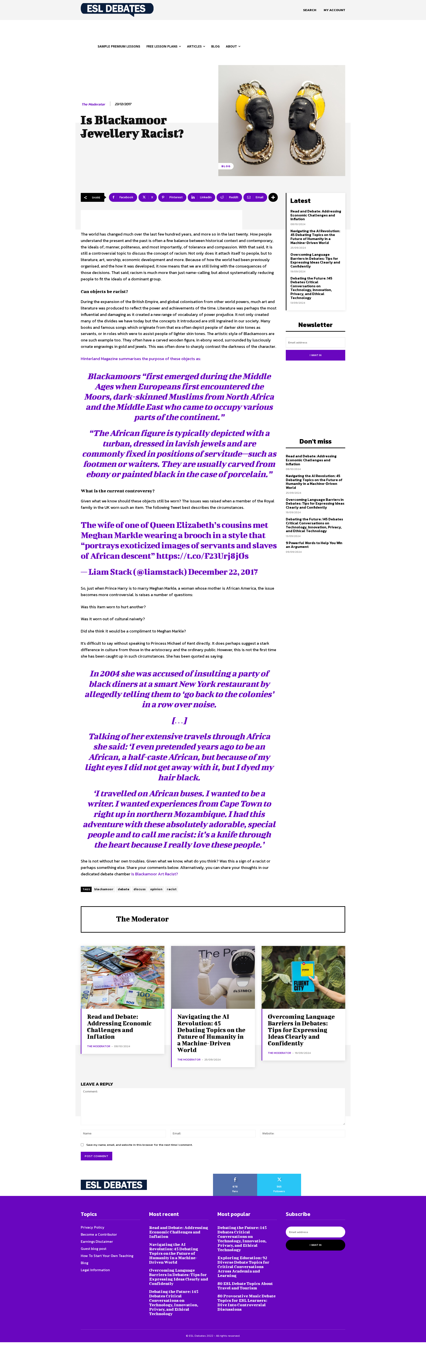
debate (123, 889)
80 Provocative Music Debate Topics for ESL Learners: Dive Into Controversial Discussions (246, 1303)
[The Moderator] (98, 918)
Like (235, 1175)
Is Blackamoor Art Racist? (154, 874)
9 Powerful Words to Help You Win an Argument (314, 544)
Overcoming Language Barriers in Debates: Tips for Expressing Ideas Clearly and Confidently (315, 260)
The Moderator (93, 104)
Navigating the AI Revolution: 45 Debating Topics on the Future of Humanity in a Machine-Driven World (315, 236)
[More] (273, 197)
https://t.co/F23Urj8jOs (202, 556)
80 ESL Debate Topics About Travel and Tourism (245, 1285)
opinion (156, 889)
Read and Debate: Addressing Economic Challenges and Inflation (315, 215)
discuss (140, 889)
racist (171, 889)
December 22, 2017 (223, 572)
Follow (279, 1175)
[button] (309, 10)
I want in (315, 355)
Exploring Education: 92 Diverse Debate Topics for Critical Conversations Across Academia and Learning (243, 1266)
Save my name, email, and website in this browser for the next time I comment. (139, 1145)
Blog (226, 166)
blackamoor (103, 889)
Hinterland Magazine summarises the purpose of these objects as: (141, 359)
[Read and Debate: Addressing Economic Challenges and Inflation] (122, 977)
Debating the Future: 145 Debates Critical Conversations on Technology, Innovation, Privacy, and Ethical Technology (311, 288)
